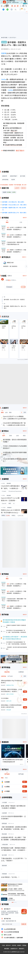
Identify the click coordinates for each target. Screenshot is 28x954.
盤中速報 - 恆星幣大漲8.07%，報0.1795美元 (15, 307)
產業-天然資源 (9, 694)
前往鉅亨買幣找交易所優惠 (13, 145)
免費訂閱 (23, 924)
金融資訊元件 (14, 948)
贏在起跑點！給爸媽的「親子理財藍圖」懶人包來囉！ (13, 184)
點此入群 (14, 130)
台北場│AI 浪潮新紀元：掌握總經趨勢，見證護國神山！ (16, 236)
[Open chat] (25, 9)
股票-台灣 (8, 701)
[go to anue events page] (20, 6)
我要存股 (23, 188)
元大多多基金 (4, 698)
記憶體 (7, 782)
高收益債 (8, 710)
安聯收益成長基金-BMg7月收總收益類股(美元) (11, 681)
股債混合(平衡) (10, 685)
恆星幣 (3, 53)
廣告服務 (6, 948)
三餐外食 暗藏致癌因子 (14, 347)
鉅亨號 (14, 945)
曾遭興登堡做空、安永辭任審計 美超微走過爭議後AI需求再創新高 (4, 327)
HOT (8, 227)
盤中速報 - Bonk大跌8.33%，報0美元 (14, 299)
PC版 (3, 945)
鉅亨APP (8, 945)
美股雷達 (9, 483)
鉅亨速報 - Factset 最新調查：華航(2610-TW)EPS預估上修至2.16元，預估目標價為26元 (24, 327)
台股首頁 (17, 188)
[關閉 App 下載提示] (1, 2)
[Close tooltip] (23, 13)
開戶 (25, 683)
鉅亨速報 (5, 37)
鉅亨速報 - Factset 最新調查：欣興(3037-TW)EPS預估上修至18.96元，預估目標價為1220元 (14, 327)
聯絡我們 (21, 948)
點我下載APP (20, 150)
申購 (25, 692)
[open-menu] (1, 6)
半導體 (7, 791)
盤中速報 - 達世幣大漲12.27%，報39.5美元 (14, 212)
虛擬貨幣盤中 (12, 37)
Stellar (3, 79)
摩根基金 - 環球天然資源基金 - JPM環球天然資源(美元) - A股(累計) (11, 690)
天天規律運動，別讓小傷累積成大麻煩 (4, 347)
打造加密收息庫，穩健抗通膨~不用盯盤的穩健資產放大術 (16, 243)
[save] (20, 9)
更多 (25, 412)
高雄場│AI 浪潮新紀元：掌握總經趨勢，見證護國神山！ (16, 251)
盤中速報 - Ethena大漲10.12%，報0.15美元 (14, 205)
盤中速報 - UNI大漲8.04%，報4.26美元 (13, 202)
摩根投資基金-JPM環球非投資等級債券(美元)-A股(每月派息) (11, 706)
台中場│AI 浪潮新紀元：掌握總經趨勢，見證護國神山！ (16, 228)
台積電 (7, 787)
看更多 (24, 217)
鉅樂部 (19, 945)
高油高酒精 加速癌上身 (24, 347)
